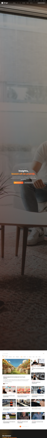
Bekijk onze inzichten (18, 182)
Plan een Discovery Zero (28, 182)
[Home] (4, 3)
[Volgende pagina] (28, 426)
